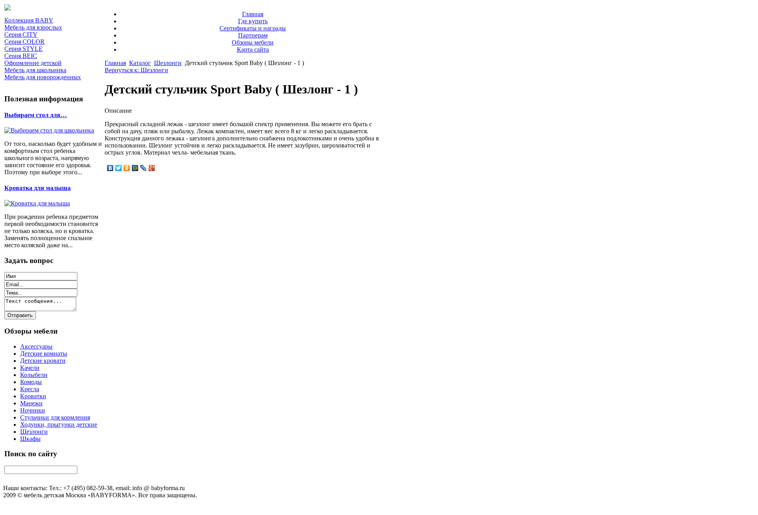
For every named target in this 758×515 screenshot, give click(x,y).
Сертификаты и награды (253, 28)
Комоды (31, 382)
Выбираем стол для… (35, 115)
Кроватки (33, 396)
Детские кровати (43, 360)
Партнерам (253, 35)
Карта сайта (253, 49)
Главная (252, 14)
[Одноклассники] (127, 168)
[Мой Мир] (135, 168)
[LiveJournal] (143, 168)
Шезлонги (34, 431)
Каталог (140, 63)
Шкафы (30, 438)
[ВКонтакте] (110, 168)
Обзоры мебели (253, 42)
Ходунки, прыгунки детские (58, 424)
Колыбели (33, 374)
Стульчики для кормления (55, 417)
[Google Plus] (152, 168)
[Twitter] (118, 168)
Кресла (29, 389)
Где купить (253, 21)
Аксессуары (36, 346)
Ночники (32, 410)
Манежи (31, 403)
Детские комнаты (43, 353)
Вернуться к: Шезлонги (136, 70)
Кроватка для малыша (37, 188)
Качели (29, 367)
